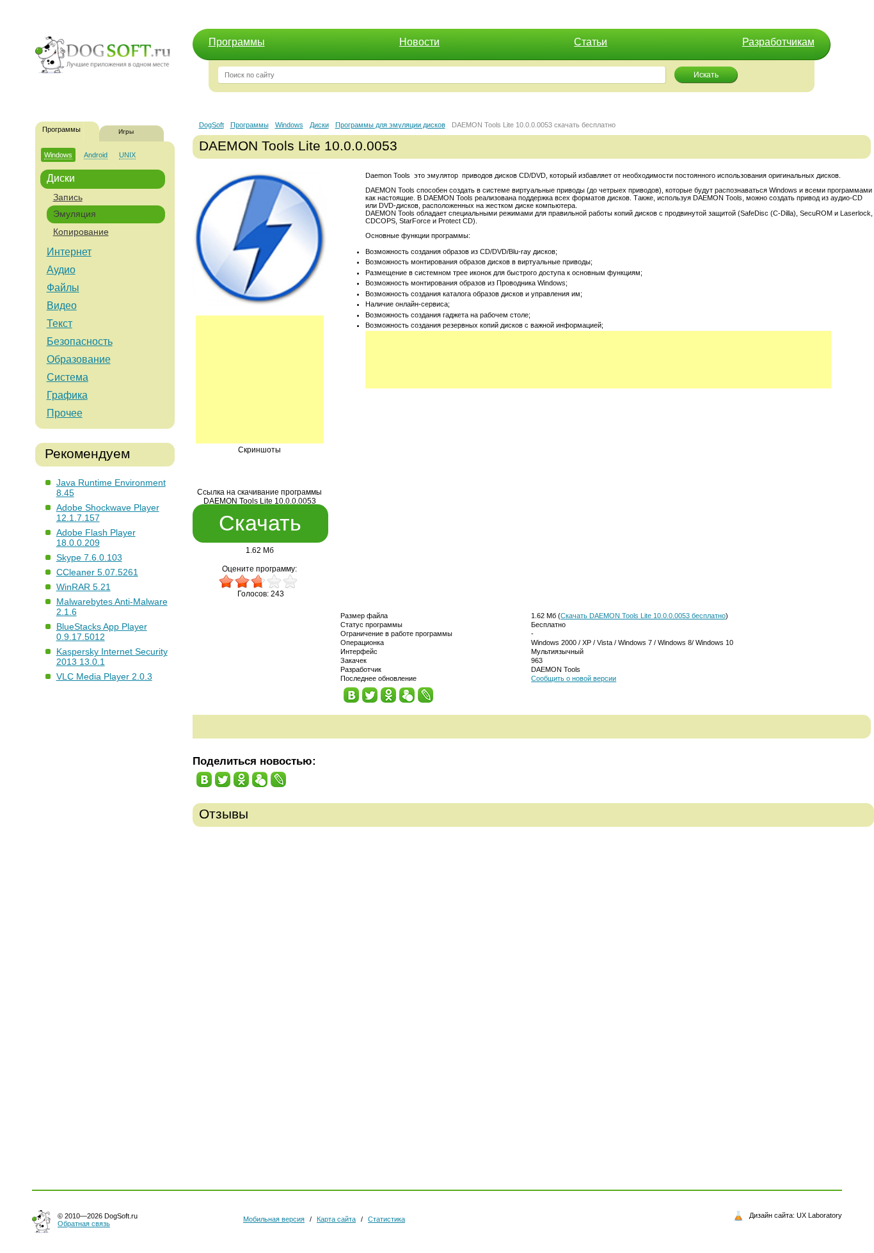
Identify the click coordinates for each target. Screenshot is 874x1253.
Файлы (63, 287)
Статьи (590, 41)
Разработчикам (778, 41)
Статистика (386, 1219)
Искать (706, 74)
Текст (59, 323)
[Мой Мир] (407, 691)
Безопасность (80, 341)
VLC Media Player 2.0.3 (104, 676)
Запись (68, 197)
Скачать (260, 523)
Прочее (65, 413)
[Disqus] (533, 1000)
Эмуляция (74, 214)
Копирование (81, 232)
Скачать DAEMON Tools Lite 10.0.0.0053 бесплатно (643, 615)
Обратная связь (84, 1223)
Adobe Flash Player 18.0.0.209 (96, 537)
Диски (61, 178)
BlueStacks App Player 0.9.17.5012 (101, 631)
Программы (237, 41)
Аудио (61, 269)
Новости (419, 41)
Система (67, 377)
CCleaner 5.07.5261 (97, 572)
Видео (62, 305)
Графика (67, 395)
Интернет (69, 251)
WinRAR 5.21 (83, 587)
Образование (79, 359)
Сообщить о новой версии (573, 678)
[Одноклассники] (388, 691)
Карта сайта (336, 1219)
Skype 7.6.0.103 (89, 557)
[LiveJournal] (426, 691)
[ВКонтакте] (351, 691)
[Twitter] (370, 691)
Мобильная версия (274, 1219)
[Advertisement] (260, 379)
